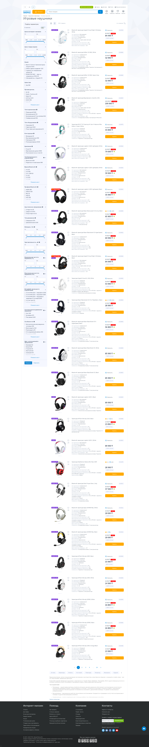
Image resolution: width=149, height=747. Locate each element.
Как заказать (53, 709)
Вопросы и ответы (55, 714)
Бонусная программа (121, 7)
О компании (79, 709)
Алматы (70, 672)
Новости (78, 716)
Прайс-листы (79, 712)
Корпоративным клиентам (83, 723)
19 (97, 667)
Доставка (105, 7)
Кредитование (27, 716)
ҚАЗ (29, 7)
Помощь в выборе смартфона (58, 721)
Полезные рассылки (29, 721)
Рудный (116, 672)
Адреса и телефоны (107, 709)
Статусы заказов (54, 712)
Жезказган (107, 672)
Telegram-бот (106, 714)
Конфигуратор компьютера (57, 718)
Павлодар (88, 672)
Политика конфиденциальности (45, 742)
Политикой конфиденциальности (108, 723)
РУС (33, 7)
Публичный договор (29, 742)
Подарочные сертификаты (31, 723)
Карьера (78, 725)
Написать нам (106, 712)
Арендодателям (80, 718)
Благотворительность (82, 721)
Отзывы (78, 714)
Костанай (79, 672)
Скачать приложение (87, 7)
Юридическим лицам (29, 727)
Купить (114, 42)
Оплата (111, 7)
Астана (53, 672)
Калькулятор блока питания (57, 723)
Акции (25, 718)
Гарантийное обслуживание (31, 725)
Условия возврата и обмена (31, 730)
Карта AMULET (54, 716)
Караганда (62, 672)
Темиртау (97, 672)
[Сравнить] (68, 32)
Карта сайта (57, 742)
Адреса (98, 7)
